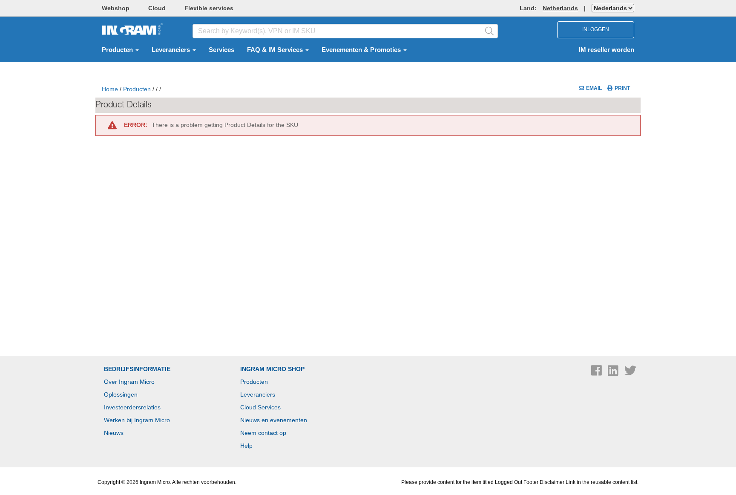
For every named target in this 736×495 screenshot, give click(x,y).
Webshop (115, 8)
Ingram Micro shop (272, 368)
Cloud (157, 8)
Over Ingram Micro (129, 381)
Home (110, 89)
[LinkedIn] (614, 372)
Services (221, 49)
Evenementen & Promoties (362, 49)
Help (246, 445)
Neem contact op (263, 432)
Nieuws (114, 432)
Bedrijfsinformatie (137, 368)
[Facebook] (597, 372)
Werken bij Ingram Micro (137, 420)
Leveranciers (172, 49)
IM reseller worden (606, 49)
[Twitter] (630, 372)
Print (622, 88)
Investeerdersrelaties (132, 407)
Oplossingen (121, 394)
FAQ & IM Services (276, 49)
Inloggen (595, 29)
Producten (118, 49)
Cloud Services (260, 407)
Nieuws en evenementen (273, 420)
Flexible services (208, 8)
